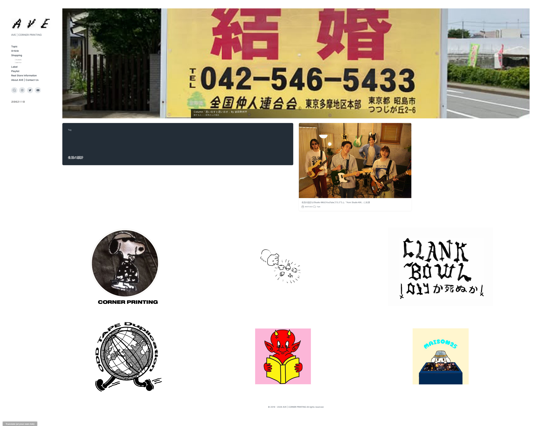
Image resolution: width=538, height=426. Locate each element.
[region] (296, 63)
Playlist (15, 71)
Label (14, 66)
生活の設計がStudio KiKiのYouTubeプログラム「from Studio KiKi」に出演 (336, 202)
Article (15, 50)
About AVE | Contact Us (25, 80)
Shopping (16, 55)
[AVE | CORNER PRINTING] (31, 23)
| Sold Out (18, 62)
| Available (18, 60)
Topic (14, 46)
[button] (296, 63)
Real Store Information (24, 75)
